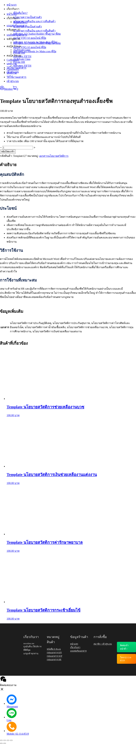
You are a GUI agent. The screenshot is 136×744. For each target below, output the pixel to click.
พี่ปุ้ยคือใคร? (20, 22)
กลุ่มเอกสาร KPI (54, 652)
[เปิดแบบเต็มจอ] (4, 740)
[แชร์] (8, 740)
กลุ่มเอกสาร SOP (54, 656)
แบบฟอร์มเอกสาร (17, 34)
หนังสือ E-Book (54, 649)
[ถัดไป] (4, 743)
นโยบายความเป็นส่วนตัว (27, 26)
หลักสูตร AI (13, 39)
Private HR (19, 62)
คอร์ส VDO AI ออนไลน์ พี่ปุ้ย (29, 47)
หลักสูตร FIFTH (22, 65)
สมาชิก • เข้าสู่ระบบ (103, 644)
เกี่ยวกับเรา (13, 18)
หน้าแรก (12, 14)
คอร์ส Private (14, 55)
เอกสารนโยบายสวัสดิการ (53, 156)
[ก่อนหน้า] (1, 743)
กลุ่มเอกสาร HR (54, 659)
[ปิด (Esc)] (11, 740)
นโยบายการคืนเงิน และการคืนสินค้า (34, 30)
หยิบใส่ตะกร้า (7, 151)
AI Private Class (21, 59)
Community (13, 69)
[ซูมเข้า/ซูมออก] (1, 740)
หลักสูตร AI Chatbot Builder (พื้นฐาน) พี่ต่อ (37, 43)
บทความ (12, 72)
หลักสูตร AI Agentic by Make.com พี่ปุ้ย (34, 51)
